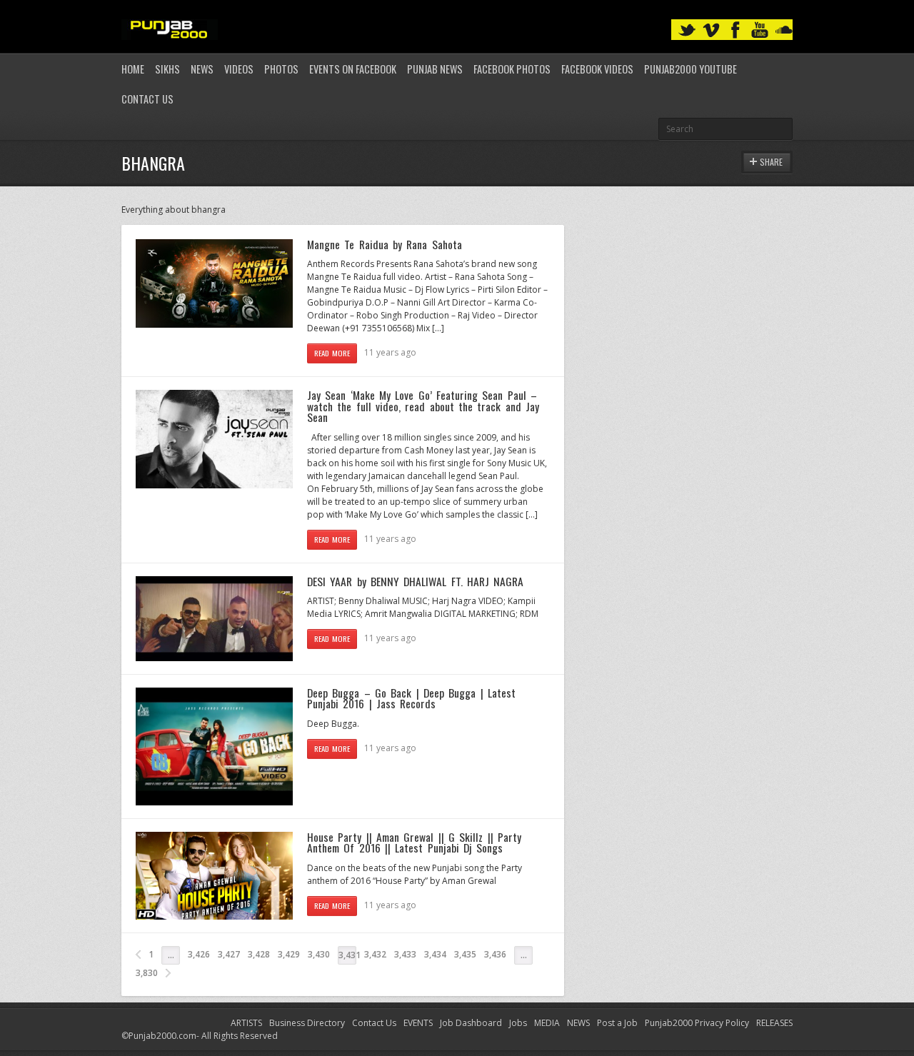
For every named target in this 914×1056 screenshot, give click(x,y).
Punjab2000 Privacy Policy (697, 1023)
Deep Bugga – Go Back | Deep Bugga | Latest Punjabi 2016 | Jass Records (411, 698)
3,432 (375, 954)
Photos (281, 68)
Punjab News (435, 68)
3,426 (199, 954)
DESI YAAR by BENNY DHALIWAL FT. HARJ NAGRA (415, 581)
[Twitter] (686, 30)
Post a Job (617, 1023)
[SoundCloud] (784, 30)
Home (132, 68)
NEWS (578, 1023)
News (202, 68)
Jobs (518, 1023)
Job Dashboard (471, 1023)
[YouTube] (759, 30)
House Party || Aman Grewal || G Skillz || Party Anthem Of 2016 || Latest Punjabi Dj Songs (414, 842)
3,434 (435, 954)
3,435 (465, 954)
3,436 (495, 954)
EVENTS (418, 1023)
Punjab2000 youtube (690, 68)
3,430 (319, 954)
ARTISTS (246, 1023)
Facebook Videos (597, 68)
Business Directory (307, 1023)
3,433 (405, 954)
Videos (238, 68)
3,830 (147, 973)
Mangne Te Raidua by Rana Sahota (384, 244)
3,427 (229, 954)
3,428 (259, 954)
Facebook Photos (512, 68)
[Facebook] (735, 30)
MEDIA (547, 1023)
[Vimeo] (711, 30)
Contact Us (147, 98)
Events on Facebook (352, 68)
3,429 (289, 954)
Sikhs (167, 68)
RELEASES (774, 1023)
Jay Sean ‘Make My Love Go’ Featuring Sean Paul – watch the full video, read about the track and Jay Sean (423, 406)
